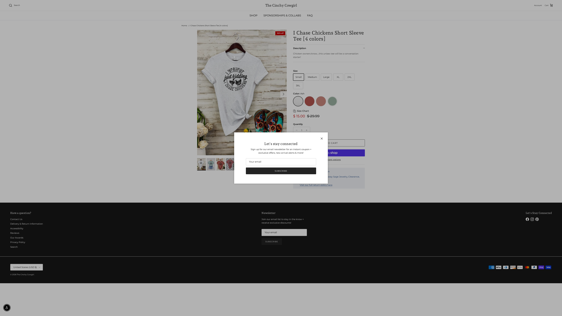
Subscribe (281, 171)
